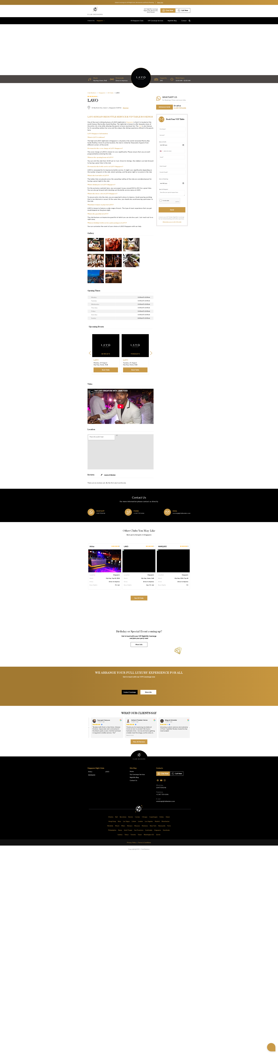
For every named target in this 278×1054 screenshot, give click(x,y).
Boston (130, 817)
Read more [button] (99, 735)
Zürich (158, 834)
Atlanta (110, 817)
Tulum (140, 834)
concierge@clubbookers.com (181, 513)
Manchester (166, 821)
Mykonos (145, 826)
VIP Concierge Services (155, 20)
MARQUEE (162, 546)
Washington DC (149, 834)
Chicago (144, 817)
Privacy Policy (131, 842)
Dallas (162, 817)
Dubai (168, 817)
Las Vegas (126, 821)
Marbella (110, 826)
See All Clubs (139, 598)
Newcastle (161, 826)
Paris (169, 826)
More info (160, 2)
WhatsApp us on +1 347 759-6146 (172, 222)
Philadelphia (112, 830)
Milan (123, 826)
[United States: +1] (161, 151)
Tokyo (127, 834)
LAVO (126, 546)
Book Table (106, 370)
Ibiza (119, 821)
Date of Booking (163, 179)
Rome (120, 830)
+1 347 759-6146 (180, 108)
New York (153, 826)
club (140, 126)
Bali (116, 817)
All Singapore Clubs (137, 20)
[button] (189, 727)
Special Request (163, 189)
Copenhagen (153, 817)
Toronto (133, 834)
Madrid (157, 821)
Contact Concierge (129, 692)
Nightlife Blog (172, 20)
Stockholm (166, 830)
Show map (125, 108)
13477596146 (100, 513)
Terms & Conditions (144, 842)
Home (132, 771)
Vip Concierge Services (137, 774)
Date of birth (162, 142)
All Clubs (110, 93)
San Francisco (138, 830)
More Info (139, 644)
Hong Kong (112, 821)
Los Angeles (149, 821)
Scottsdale (148, 830)
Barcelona (123, 817)
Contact (184, 20)
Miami (117, 826)
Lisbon (134, 821)
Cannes (137, 817)
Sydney (120, 834)
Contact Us (133, 780)
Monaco (129, 826)
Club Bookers (92, 93)
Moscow (137, 826)
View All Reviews (139, 742)
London (140, 821)
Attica (92, 546)
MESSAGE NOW (164, 107)
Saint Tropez (128, 830)
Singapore (100, 20)
